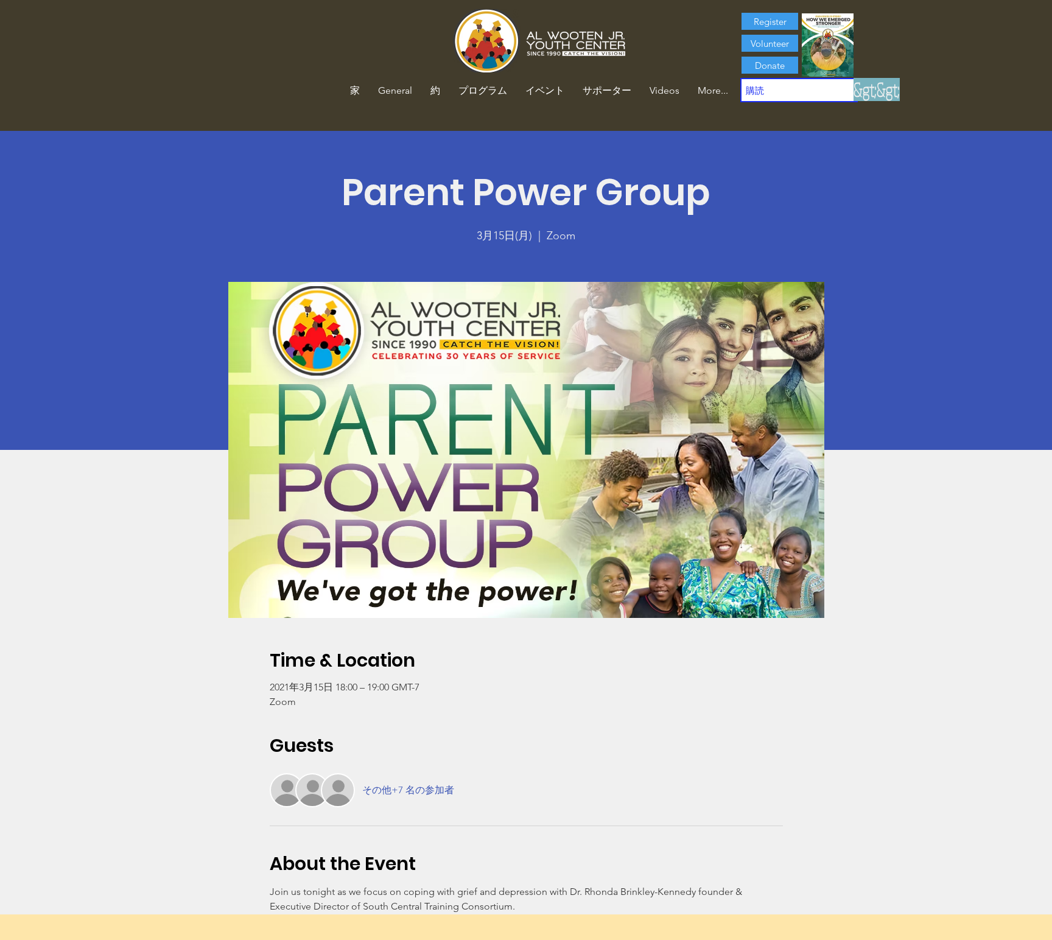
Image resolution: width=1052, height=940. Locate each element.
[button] (435, 91)
